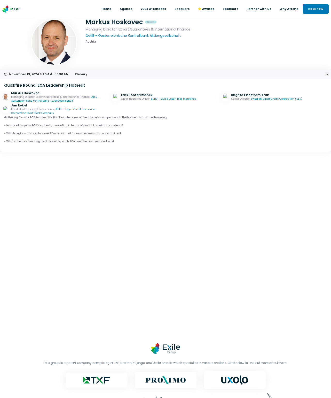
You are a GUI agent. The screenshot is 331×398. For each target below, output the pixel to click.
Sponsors (230, 9)
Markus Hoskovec (25, 93)
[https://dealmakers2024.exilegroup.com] (12, 9)
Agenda (126, 9)
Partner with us (258, 9)
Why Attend (289, 9)
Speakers (181, 9)
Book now (315, 9)
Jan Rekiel (19, 105)
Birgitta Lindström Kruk (250, 95)
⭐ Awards (206, 9)
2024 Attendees (153, 9)
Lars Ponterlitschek (136, 95)
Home (106, 9)
